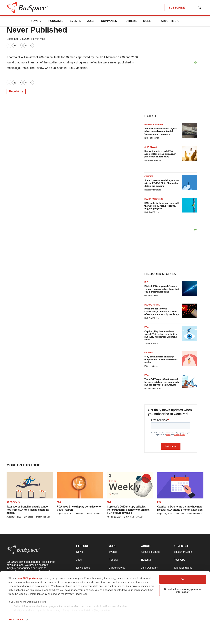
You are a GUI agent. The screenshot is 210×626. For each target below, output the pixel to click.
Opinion (148, 352)
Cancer (148, 176)
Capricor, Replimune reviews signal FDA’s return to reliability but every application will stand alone (160, 335)
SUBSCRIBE (177, 7)
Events (75, 21)
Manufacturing (153, 124)
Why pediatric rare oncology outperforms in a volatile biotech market (161, 359)
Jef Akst (139, 517)
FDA (146, 327)
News (35, 21)
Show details (16, 619)
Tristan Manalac (151, 343)
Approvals (151, 147)
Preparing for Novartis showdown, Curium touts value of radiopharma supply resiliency (161, 311)
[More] (40, 21)
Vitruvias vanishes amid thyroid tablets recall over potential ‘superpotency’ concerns (160, 131)
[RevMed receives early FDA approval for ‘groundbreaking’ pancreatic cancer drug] (189, 153)
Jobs (90, 21)
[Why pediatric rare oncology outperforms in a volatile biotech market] (189, 358)
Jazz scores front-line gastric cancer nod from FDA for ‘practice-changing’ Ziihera (28, 509)
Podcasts (55, 21)
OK (183, 579)
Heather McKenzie (152, 190)
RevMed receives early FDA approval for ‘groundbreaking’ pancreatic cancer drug (160, 154)
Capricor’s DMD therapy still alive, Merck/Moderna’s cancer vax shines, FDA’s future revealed (128, 509)
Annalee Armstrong (152, 160)
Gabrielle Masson (152, 295)
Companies (109, 21)
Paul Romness (151, 366)
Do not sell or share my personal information (182, 590)
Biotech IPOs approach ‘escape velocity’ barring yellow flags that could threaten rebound (161, 289)
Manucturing (152, 305)
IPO (146, 282)
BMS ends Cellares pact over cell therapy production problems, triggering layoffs (161, 206)
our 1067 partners (29, 578)
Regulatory (16, 91)
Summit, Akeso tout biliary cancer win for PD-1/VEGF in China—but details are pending (161, 183)
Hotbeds (130, 21)
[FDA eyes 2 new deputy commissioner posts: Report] (80, 485)
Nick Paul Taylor (151, 138)
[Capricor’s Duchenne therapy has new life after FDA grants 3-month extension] (180, 485)
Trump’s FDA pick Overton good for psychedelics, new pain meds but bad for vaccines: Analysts (161, 382)
